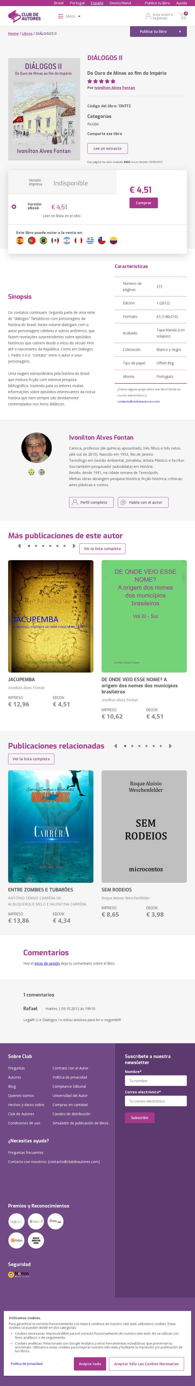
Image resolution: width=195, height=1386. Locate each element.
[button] (19, 546)
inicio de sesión (47, 963)
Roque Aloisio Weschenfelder (126, 898)
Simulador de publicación (80, 1123)
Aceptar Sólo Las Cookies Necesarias (146, 1363)
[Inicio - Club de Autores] (24, 17)
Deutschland (120, 2)
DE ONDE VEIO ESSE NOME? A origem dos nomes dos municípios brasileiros (140, 686)
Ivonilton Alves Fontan (114, 87)
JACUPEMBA (21, 680)
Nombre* (133, 1072)
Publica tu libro (157, 2)
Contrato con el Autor (70, 1068)
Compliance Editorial (69, 1086)
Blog (12, 1086)
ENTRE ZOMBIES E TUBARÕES (40, 890)
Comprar (144, 202)
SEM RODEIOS (117, 890)
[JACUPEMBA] (50, 616)
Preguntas (16, 1068)
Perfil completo (93, 502)
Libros (27, 33)
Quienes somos (21, 1095)
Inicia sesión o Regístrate (163, 16)
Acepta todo (90, 1363)
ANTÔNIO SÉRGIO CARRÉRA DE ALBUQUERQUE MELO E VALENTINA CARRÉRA (47, 901)
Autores (14, 1077)
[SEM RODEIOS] (144, 826)
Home (13, 33)
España (97, 2)
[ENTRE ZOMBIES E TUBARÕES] (50, 826)
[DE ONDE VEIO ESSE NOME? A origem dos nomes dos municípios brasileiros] (144, 616)
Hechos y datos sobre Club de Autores (26, 1109)
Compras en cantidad (70, 1104)
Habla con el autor (145, 502)
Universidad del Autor (70, 1095)
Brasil (58, 2)
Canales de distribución (71, 1113)
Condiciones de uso (24, 1123)
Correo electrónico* (143, 1092)
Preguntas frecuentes (25, 1152)
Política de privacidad (27, 1364)
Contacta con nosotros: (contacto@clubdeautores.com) (54, 1161)
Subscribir (140, 1117)
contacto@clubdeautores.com (138, 401)
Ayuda (181, 2)
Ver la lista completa (102, 548)
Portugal (77, 2)
